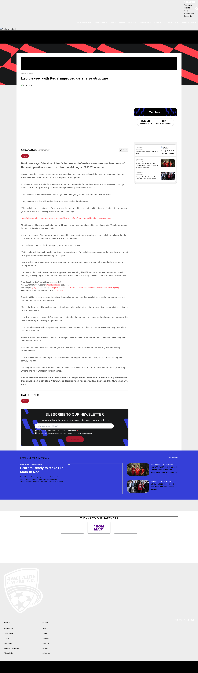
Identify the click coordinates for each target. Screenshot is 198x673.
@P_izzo (35, 288)
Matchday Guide (84, 22)
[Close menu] (190, 665)
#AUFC (74, 288)
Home (23, 73)
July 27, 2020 (58, 290)
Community (144, 22)
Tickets (6, 638)
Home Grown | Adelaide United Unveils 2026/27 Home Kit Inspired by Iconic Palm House (147, 165)
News (113, 22)
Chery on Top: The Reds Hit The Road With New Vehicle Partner (162, 486)
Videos (122, 22)
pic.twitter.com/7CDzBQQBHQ (106, 288)
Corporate (159, 22)
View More (173, 458)
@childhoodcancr (53, 285)
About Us (172, 22)
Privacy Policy (53, 430)
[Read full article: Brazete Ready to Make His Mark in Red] (168, 150)
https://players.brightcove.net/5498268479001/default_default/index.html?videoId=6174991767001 (66, 218)
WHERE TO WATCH (189, 22)
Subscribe (75, 439)
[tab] (145, 122)
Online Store (8, 633)
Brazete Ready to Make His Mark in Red (41, 470)
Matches (46, 643)
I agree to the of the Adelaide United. (57, 430)
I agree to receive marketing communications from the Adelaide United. (65, 433)
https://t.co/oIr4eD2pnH (61, 288)
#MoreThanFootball (86, 288)
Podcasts (46, 638)
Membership (100, 22)
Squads (45, 648)
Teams (130, 22)
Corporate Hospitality (11, 648)
